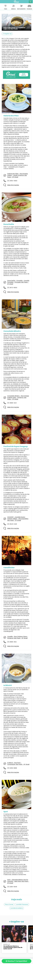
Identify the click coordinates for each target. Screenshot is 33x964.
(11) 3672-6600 (12, 288)
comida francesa (22, 904)
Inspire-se (8, 34)
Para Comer (9, 904)
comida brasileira (16, 908)
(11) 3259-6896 (12, 768)
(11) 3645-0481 (12, 524)
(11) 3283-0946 (12, 887)
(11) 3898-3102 (11, 642)
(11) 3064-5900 (12, 181)
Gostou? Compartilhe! (17, 961)
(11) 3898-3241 (12, 403)
